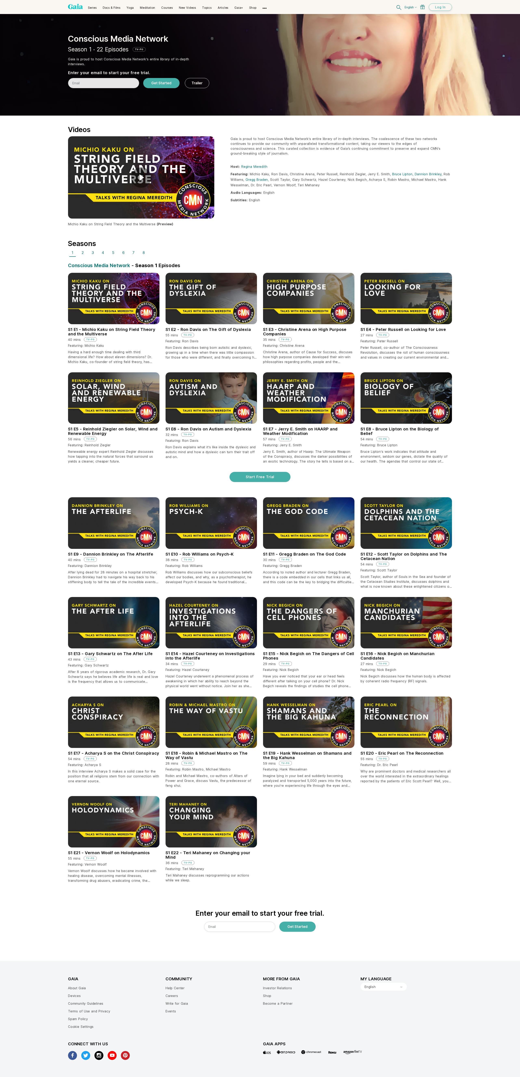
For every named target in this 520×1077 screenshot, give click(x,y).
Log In (440, 7)
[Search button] (399, 7)
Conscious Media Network (99, 265)
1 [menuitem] (72, 252)
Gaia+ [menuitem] (238, 7)
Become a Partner (277, 1003)
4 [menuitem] (103, 252)
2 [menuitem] (83, 252)
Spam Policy (78, 1019)
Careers (172, 996)
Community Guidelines (85, 1003)
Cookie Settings (81, 1027)
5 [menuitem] (113, 252)
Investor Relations (277, 988)
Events (171, 1011)
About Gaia (77, 988)
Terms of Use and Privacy (89, 1011)
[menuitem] (92, 6)
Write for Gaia (177, 1003)
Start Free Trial (260, 477)
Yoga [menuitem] (130, 7)
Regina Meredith (254, 167)
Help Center (175, 988)
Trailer (197, 83)
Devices (74, 996)
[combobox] (384, 987)
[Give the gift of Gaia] (422, 7)
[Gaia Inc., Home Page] (75, 6)
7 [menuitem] (133, 252)
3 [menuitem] (93, 252)
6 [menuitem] (123, 252)
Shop (267, 996)
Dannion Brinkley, (429, 174)
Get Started (161, 83)
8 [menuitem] (144, 252)
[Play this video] (141, 177)
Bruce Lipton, (403, 174)
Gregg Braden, (258, 180)
